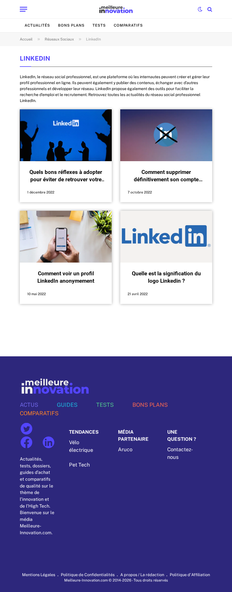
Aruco (125, 449)
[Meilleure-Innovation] (116, 9)
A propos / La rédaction (142, 574)
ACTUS (29, 404)
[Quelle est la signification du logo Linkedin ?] (166, 237)
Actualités (37, 25)
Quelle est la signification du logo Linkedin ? (166, 277)
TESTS (105, 404)
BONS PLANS (150, 404)
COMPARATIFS (39, 413)
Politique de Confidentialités (88, 574)
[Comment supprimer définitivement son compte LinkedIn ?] (166, 135)
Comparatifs (128, 25)
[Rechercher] (209, 9)
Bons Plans (71, 25)
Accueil (26, 39)
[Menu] (23, 9)
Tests (99, 25)
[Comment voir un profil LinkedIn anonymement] (66, 237)
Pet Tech (79, 465)
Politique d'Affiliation (190, 574)
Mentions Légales (38, 574)
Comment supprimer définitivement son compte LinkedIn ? (166, 176)
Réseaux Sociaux (59, 39)
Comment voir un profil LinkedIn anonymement (65, 277)
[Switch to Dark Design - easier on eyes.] (200, 9)
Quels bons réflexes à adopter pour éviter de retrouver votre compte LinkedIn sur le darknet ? (66, 176)
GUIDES (67, 404)
